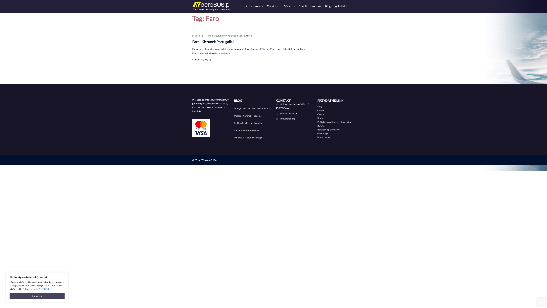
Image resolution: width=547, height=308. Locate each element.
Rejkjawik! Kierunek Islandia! (248, 123)
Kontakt (316, 6)
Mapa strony (323, 137)
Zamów (271, 6)
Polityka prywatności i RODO (36, 289)
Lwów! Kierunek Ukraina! (246, 130)
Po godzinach (235, 36)
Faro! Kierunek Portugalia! (213, 41)
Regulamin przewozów (328, 129)
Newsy (223, 36)
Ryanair (248, 36)
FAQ (319, 106)
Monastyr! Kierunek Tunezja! (248, 137)
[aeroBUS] (211, 6)
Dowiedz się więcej (201, 59)
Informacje (213, 36)
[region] (37, 287)
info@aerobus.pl (288, 118)
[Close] (65, 274)
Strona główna (254, 6)
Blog (328, 6)
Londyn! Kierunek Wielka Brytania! (251, 108)
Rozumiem (37, 296)
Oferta (287, 6)
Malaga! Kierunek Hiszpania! (248, 115)
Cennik (303, 6)
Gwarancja (322, 133)
